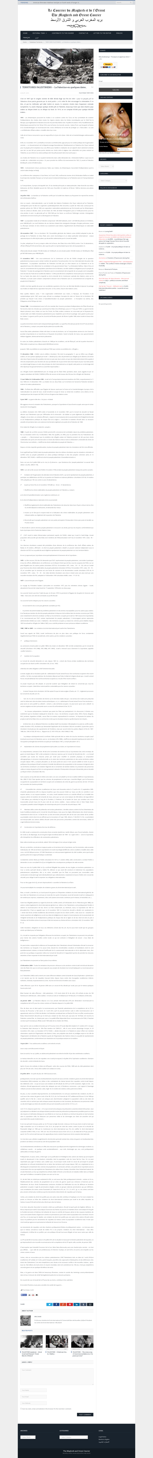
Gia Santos (102, 258)
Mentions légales (104, 1439)
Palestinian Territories (86, 93)
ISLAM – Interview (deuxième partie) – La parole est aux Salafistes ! (114, 288)
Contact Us (83, 33)
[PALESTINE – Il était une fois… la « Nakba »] (57, 1342)
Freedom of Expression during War (119, 258)
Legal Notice (102, 1437)
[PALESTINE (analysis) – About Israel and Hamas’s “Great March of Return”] (31, 1342)
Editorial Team (39, 33)
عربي (37, 38)
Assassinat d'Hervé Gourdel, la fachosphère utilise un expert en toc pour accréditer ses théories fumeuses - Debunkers (115, 237)
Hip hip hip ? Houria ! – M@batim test (110, 286)
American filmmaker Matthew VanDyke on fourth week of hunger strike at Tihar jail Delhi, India (57, 3)
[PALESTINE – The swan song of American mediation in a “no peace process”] (82, 1342)
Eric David (37, 1317)
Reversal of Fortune (111, 269)
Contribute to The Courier (63, 33)
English (119, 33)
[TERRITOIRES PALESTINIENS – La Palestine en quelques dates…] (56, 66)
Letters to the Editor (102, 33)
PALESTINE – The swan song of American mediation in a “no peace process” (83, 1354)
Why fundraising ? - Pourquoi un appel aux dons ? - (115, 57)
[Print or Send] (33, 1295)
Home (25, 33)
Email (100, 81)
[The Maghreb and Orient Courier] (76, 17)
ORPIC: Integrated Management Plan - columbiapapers (116, 262)
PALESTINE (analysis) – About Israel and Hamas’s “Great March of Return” (32, 1354)
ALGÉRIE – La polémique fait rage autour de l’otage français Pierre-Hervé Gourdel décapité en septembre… (114, 241)
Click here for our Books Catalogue (109, 153)
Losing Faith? (109, 231)
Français (26, 38)
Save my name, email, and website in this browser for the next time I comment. (46, 1409)
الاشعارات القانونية (104, 1442)
